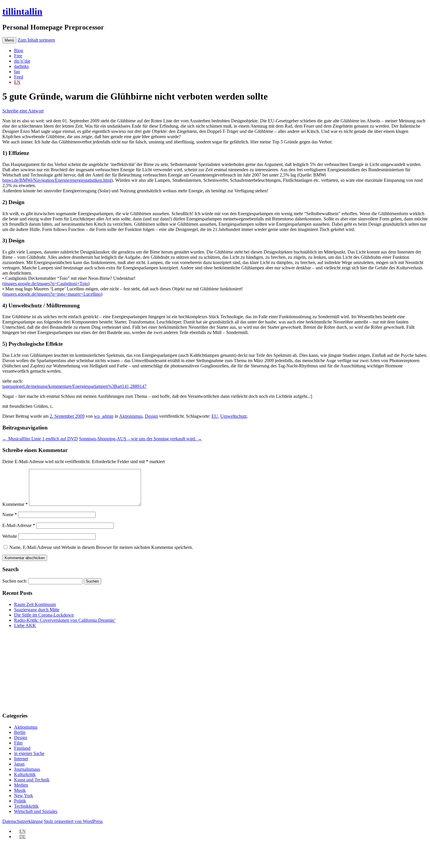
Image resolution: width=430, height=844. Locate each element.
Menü (9, 40)
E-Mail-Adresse (18, 525)
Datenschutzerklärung (22, 821)
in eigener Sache (29, 753)
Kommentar (15, 504)
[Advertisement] (38, 669)
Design (151, 416)
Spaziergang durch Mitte (36, 609)
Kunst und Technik (31, 779)
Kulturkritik (25, 774)
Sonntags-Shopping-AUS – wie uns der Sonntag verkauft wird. (140, 438)
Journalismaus (27, 769)
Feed (18, 76)
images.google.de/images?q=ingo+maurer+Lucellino (52, 294)
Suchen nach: (14, 580)
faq (17, 71)
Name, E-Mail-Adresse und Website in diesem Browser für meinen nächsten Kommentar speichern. (101, 547)
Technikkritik (26, 806)
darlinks (21, 66)
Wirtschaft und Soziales (35, 811)
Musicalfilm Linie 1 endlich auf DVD (40, 438)
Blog (18, 50)
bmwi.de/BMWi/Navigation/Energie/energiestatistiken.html (56, 180)
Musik (20, 790)
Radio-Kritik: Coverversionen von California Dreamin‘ (65, 620)
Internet (21, 758)
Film (18, 742)
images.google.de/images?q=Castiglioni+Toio (46, 283)
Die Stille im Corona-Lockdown (44, 614)
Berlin (19, 732)
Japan (19, 763)
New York (23, 795)
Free (18, 55)
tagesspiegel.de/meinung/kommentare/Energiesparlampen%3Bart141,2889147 (74, 386)
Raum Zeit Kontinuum (35, 604)
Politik (20, 800)
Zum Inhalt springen (36, 39)
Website (9, 536)
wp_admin (103, 416)
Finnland (22, 748)
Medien (21, 785)
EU (214, 416)
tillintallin (22, 11)
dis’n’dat (22, 61)
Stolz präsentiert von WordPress (73, 821)
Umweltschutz (233, 416)
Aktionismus (130, 416)
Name (9, 514)
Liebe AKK (25, 625)
